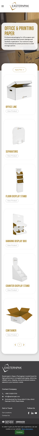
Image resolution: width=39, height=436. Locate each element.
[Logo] (19, 6)
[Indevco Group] (8, 422)
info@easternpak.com (12, 396)
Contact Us (6, 415)
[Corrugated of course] (20, 422)
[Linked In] (32, 413)
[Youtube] (36, 413)
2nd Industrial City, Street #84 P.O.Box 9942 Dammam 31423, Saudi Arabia (19, 400)
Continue (19, 432)
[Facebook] (28, 413)
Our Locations (6, 412)
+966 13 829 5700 (11, 393)
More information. (27, 429)
